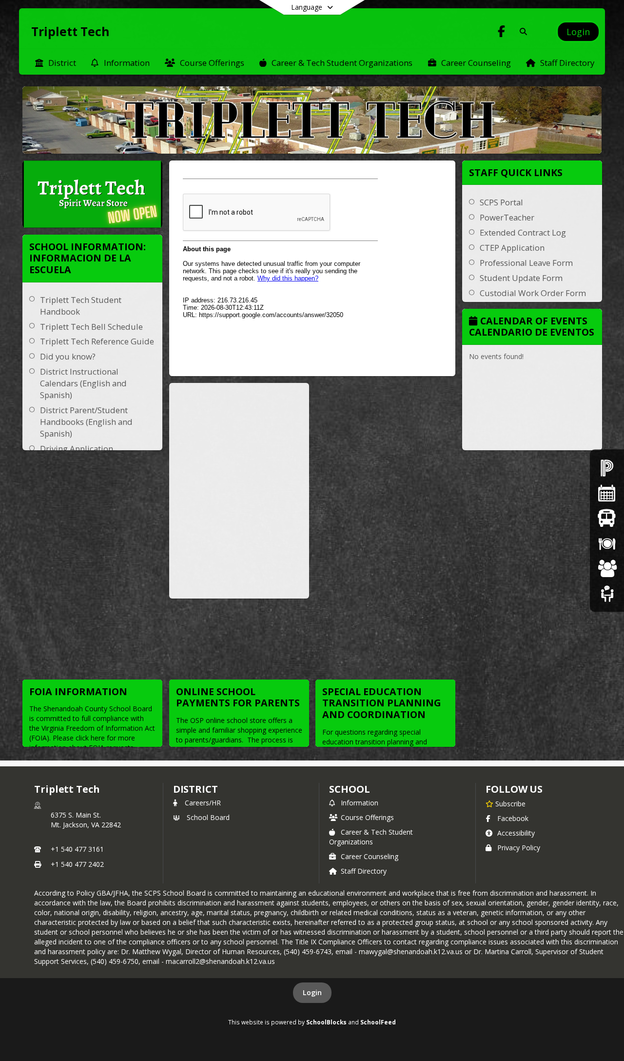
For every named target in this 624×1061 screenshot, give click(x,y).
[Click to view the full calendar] (474, 321)
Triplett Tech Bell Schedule (91, 326)
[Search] (521, 31)
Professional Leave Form (526, 262)
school (349, 789)
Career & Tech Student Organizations (371, 836)
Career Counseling (369, 856)
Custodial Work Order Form (533, 293)
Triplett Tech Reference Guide (97, 341)
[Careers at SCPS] (607, 568)
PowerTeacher (507, 217)
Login (312, 992)
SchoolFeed (378, 1022)
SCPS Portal (501, 202)
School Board (208, 817)
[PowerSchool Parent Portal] (607, 468)
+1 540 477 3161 (77, 849)
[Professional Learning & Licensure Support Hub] (607, 593)
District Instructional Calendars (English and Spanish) (83, 383)
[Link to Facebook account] (501, 33)
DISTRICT (195, 789)
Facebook (512, 818)
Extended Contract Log (523, 232)
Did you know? (68, 356)
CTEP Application (512, 247)
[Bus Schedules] (607, 518)
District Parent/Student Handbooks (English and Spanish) (86, 421)
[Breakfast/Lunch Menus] (607, 543)
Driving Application (76, 448)
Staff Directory (364, 871)
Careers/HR (203, 802)
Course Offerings (367, 817)
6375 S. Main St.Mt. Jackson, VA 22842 (86, 819)
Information (359, 802)
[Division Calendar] (607, 493)
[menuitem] (55, 62)
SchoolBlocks (326, 1022)
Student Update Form (521, 277)
